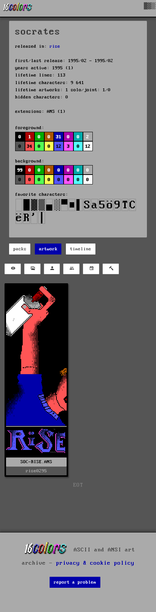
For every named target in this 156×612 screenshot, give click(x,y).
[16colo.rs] (18, 8)
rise (55, 46)
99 (20, 170)
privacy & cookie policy (95, 563)
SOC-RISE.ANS (36, 461)
